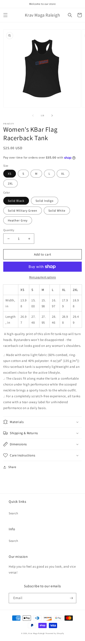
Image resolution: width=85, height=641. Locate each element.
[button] (5, 15)
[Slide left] (33, 115)
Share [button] (12, 467)
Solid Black (16, 201)
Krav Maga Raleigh (36, 633)
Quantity (8, 230)
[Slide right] (52, 115)
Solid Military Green (22, 211)
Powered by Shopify (55, 633)
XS (9, 174)
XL (63, 174)
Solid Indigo (45, 201)
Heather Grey (17, 220)
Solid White (56, 211)
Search (13, 513)
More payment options (42, 277)
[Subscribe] (71, 598)
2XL (10, 183)
